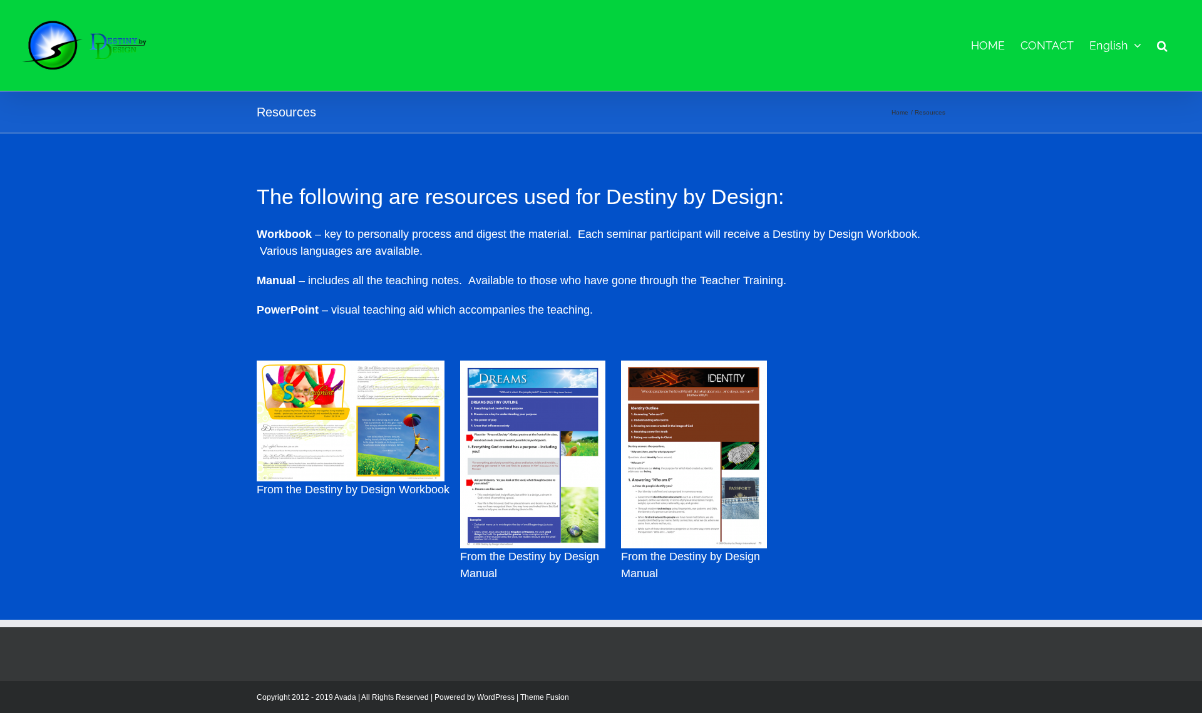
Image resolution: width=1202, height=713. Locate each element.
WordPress (496, 697)
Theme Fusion (544, 697)
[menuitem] (1115, 45)
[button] (1162, 45)
